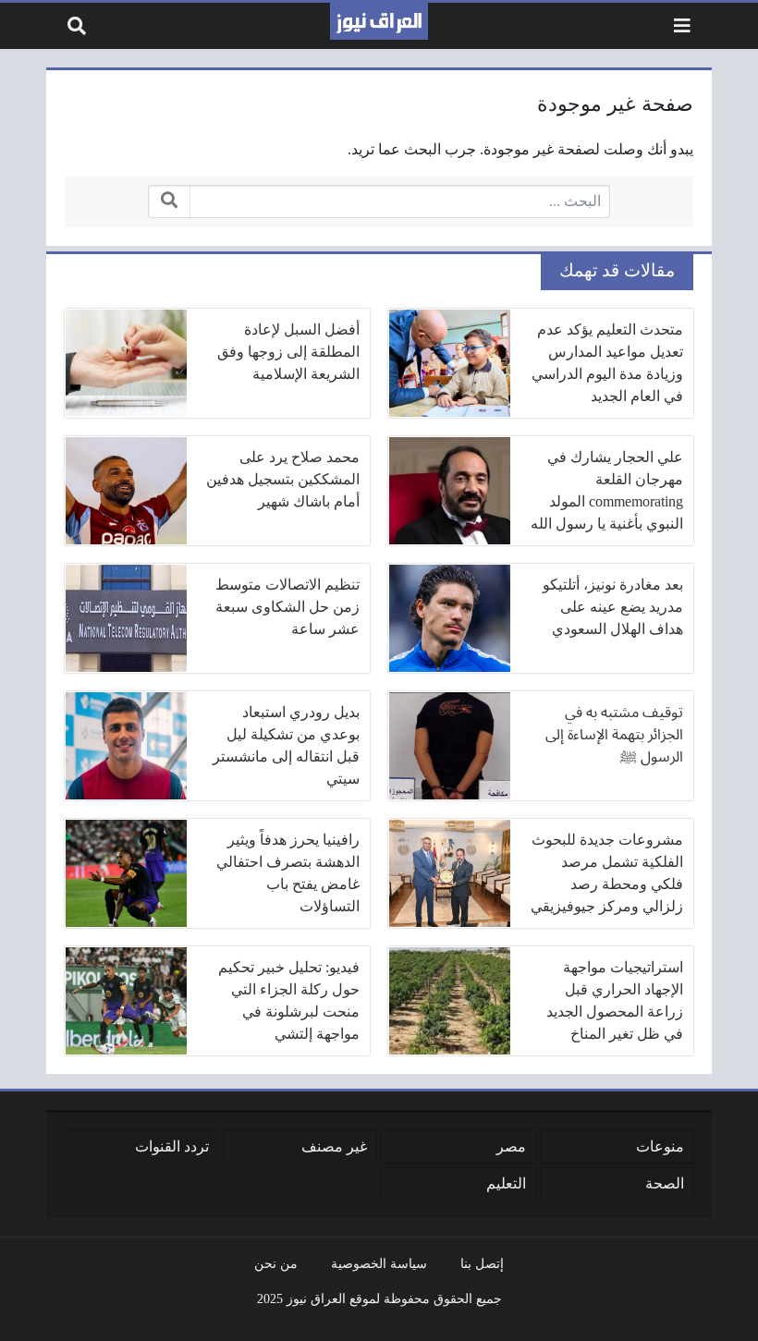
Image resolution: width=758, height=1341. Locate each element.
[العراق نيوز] (379, 21)
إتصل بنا (482, 1263)
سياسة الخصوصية (379, 1263)
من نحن (276, 1263)
